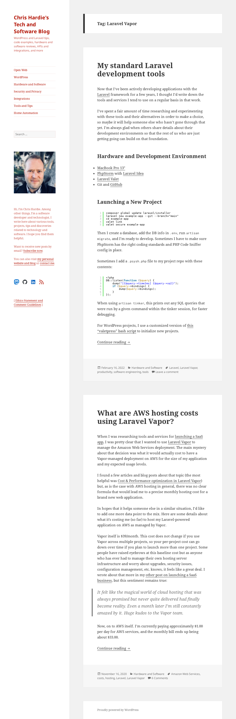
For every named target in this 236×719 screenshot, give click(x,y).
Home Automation (26, 113)
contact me (47, 263)
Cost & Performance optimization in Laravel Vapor (159, 480)
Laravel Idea (133, 173)
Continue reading (114, 342)
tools (145, 372)
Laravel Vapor (188, 368)
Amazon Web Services (185, 674)
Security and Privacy (27, 91)
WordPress (21, 77)
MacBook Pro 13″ (111, 167)
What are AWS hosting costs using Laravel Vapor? (147, 417)
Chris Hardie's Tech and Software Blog (32, 24)
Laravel (103, 94)
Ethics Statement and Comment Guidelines (28, 303)
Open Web (20, 70)
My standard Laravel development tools (135, 69)
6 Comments (160, 678)
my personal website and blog (34, 261)
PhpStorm (105, 173)
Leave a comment (167, 372)
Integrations (22, 99)
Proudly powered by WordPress (118, 710)
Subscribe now (32, 251)
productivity (104, 372)
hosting (110, 678)
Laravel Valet (108, 179)
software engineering (127, 372)
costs (100, 678)
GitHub (116, 184)
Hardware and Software (30, 84)
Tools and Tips (23, 106)
